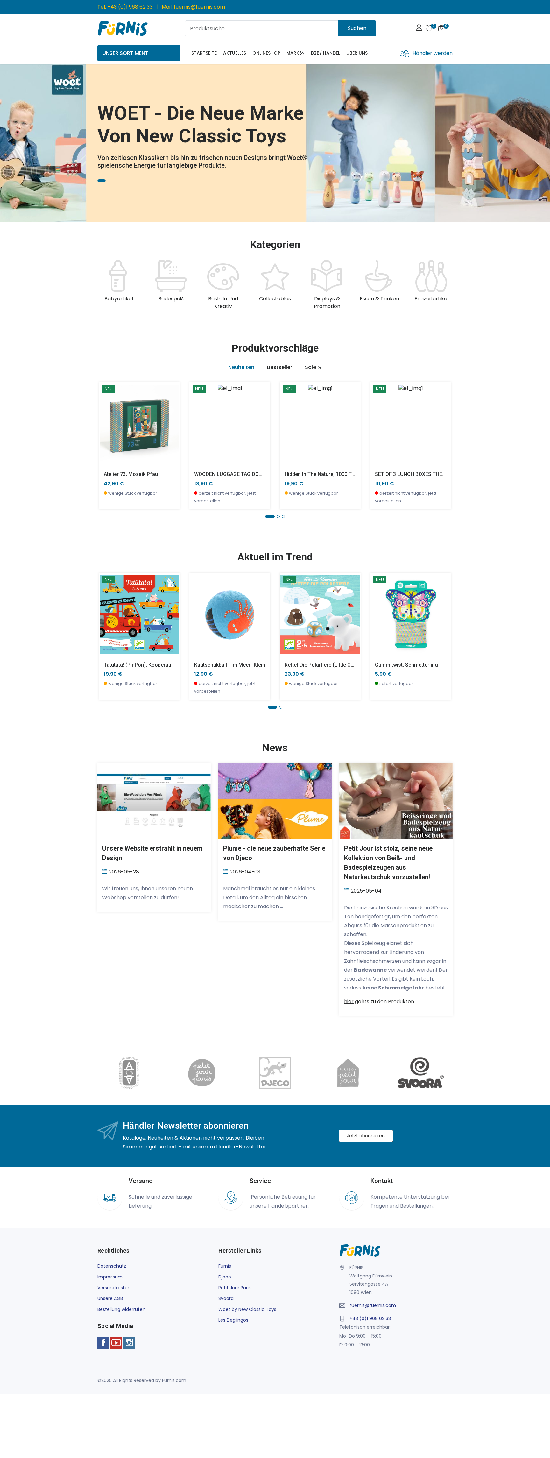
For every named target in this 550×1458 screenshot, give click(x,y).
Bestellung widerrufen (121, 1309)
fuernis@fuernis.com (199, 6)
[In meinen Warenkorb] (107, 414)
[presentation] (103, 285)
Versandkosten (113, 1287)
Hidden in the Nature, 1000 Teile (322, 474)
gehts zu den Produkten (379, 1001)
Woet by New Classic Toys (247, 1309)
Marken (295, 53)
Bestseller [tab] (279, 367)
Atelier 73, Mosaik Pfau (131, 474)
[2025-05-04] (347, 890)
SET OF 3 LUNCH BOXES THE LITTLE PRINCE (426, 474)
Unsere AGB (110, 1298)
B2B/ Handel (325, 53)
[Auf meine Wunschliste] (107, 443)
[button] (14, 140)
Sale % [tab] (313, 367)
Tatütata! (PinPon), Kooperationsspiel (147, 665)
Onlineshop (266, 53)
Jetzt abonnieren (366, 1136)
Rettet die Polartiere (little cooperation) (331, 665)
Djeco (224, 1277)
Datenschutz (111, 1266)
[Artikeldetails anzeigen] (107, 429)
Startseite (204, 53)
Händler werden (432, 53)
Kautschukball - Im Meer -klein (229, 665)
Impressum (110, 1277)
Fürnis (224, 1266)
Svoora (226, 1298)
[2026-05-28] (105, 871)
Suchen (357, 28)
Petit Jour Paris (234, 1287)
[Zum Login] (419, 28)
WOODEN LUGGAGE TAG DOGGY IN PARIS (242, 474)
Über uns (357, 53)
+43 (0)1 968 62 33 (129, 6)
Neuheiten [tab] (241, 367)
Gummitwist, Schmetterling (406, 665)
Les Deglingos (233, 1320)
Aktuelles (234, 53)
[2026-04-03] (226, 871)
